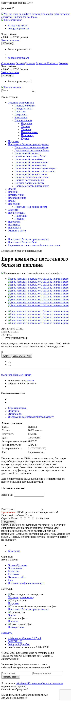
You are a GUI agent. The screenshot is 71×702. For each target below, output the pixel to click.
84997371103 (15, 641)
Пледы (12, 200)
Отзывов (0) (14, 414)
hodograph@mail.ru (18, 28)
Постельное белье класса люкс (32, 186)
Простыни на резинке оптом (31, 206)
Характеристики (17, 408)
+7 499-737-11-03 (12, 93)
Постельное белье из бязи (29, 159)
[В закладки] (9, 362)
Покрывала (21, 114)
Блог (10, 580)
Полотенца (27, 135)
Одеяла (25, 138)
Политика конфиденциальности (26, 583)
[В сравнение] (9, 365)
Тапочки (26, 129)
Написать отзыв (22, 374)
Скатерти (13, 209)
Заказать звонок (10, 40)
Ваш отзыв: (7, 509)
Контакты (52, 63)
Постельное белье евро (27, 153)
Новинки (13, 191)
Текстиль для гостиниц (21, 102)
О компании (8, 63)
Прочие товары (23, 120)
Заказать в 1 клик (22, 356)
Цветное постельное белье (29, 180)
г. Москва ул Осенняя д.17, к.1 (24, 638)
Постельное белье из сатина (30, 165)
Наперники (21, 215)
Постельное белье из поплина (31, 162)
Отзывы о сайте (17, 230)
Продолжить (9, 521)
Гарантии (41, 63)
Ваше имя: (7, 494)
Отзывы (63, 63)
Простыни (20, 111)
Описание (13, 411)
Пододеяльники (23, 108)
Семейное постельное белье (30, 156)
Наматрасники (29, 132)
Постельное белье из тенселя (31, 174)
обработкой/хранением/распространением (39, 683)
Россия (30, 380)
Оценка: (6, 518)
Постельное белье (25, 105)
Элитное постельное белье (29, 183)
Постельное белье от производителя (28, 144)
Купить (6, 356)
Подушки (26, 123)
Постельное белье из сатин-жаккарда (35, 168)
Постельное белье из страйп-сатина (34, 171)
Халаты (25, 126)
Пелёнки (19, 218)
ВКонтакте (14, 551)
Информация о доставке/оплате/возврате (31, 416)
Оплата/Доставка (25, 63)
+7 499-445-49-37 (17, 25)
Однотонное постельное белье (32, 177)
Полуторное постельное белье (31, 147)
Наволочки (21, 117)
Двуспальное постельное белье (32, 150)
